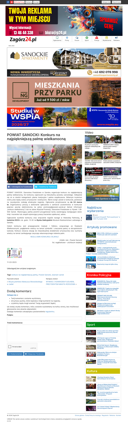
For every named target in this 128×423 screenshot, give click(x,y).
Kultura (92, 371)
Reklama (29, 2)
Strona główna (79, 415)
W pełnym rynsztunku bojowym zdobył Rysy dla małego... (92, 146)
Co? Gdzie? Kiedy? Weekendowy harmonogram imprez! (108, 407)
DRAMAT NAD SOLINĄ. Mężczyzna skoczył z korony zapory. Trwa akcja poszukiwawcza (107, 298)
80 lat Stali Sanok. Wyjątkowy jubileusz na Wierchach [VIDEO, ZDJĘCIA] (108, 346)
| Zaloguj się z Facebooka (35, 354)
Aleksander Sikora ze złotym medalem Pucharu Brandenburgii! (107, 353)
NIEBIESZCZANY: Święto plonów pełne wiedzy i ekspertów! (111, 146)
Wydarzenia (107, 40)
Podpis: (10, 315)
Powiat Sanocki (45, 275)
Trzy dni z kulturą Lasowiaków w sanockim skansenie (108, 400)
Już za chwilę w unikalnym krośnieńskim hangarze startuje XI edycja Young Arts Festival (108, 258)
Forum (77, 40)
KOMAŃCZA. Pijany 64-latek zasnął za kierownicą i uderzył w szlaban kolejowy (108, 282)
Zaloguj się (106, 2)
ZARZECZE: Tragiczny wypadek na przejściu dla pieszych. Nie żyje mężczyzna (108, 289)
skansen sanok (58, 275)
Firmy (67, 40)
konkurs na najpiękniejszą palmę (25, 275)
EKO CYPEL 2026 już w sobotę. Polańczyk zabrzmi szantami (107, 234)
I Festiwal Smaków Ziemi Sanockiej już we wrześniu (106, 378)
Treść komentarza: (15, 323)
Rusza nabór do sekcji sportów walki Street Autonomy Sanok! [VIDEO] (107, 332)
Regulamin (105, 415)
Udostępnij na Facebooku (21, 187)
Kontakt (36, 2)
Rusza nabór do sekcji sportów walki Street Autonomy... (91, 178)
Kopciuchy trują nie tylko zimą (107, 264)
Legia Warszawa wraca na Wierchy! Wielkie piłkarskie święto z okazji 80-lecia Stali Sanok (107, 362)
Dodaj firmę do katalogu (93, 415)
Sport (87, 40)
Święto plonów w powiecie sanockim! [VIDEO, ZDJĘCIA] (112, 161)
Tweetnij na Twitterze (47, 187)
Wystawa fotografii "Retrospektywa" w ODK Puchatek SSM (106, 217)
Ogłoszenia (57, 40)
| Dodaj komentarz (16, 354)
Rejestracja (116, 2)
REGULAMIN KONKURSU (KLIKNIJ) (44, 237)
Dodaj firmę (20, 2)
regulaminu (49, 312)
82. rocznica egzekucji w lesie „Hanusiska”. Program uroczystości (107, 393)
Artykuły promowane (102, 227)
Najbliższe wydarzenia (95, 209)
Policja (96, 40)
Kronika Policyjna (99, 275)
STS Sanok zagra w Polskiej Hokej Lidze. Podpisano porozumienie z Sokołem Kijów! (108, 339)
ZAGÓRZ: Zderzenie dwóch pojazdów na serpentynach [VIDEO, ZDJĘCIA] (93, 162)
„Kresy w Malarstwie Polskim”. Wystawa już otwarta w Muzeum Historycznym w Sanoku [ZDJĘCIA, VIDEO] (108, 387)
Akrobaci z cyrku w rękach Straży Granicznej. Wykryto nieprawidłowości (108, 312)
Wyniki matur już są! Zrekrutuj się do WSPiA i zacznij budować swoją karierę (108, 242)
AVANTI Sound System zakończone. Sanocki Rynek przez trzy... (112, 178)
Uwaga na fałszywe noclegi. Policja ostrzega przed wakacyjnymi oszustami (106, 304)
